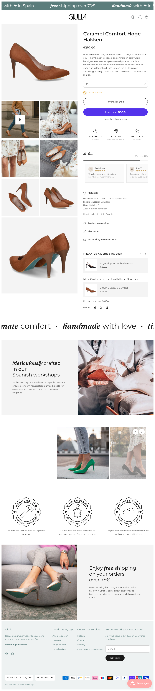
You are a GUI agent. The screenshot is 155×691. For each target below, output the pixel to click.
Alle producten (60, 633)
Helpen (81, 633)
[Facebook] (7, 651)
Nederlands (43, 675)
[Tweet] (101, 307)
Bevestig (115, 655)
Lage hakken (59, 647)
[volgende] (141, 253)
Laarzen (57, 638)
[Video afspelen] (20, 119)
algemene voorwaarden (89, 647)
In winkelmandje (115, 101)
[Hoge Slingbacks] (91, 265)
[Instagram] (12, 651)
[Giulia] (77, 17)
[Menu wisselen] (8, 17)
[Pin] (107, 307)
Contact (81, 638)
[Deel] (95, 307)
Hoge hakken (59, 642)
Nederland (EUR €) (17, 675)
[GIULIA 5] (91, 290)
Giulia (13, 682)
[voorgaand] (145, 253)
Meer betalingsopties (115, 119)
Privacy (81, 642)
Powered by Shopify (25, 682)
